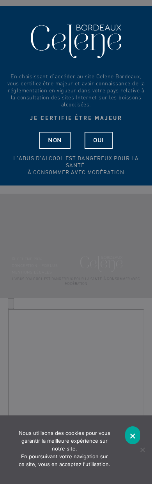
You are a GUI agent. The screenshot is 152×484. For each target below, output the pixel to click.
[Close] (11, 303)
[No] (142, 450)
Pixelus (49, 266)
